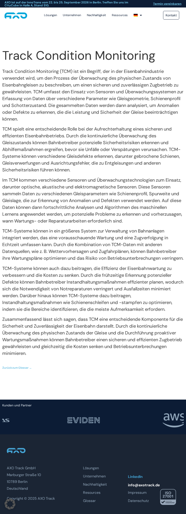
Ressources (120, 15)
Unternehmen (72, 15)
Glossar (89, 500)
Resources (91, 492)
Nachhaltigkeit (96, 15)
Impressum (137, 492)
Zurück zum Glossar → (17, 368)
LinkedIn (135, 476)
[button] (10, 504)
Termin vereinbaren (167, 4)
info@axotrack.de (144, 485)
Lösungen (50, 15)
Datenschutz (138, 500)
